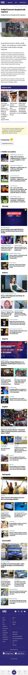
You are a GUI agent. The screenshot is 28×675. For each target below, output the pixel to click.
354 (7, 176)
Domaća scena (4, 360)
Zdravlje (5, 626)
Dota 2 (2, 378)
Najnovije (10, 2)
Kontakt (14, 645)
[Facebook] (15, 611)
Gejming (3, 495)
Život (4, 624)
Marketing (15, 632)
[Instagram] (21, 611)
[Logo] (3, 2)
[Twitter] (18, 611)
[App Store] (20, 653)
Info (4, 617)
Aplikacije (14, 640)
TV (13, 620)
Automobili (5, 639)
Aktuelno (11, 396)
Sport (4, 620)
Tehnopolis (5, 637)
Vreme (14, 624)
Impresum (14, 634)
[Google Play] (8, 653)
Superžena (5, 632)
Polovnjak (17, 579)
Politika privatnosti (17, 638)
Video (13, 617)
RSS (13, 642)
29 (7, 197)
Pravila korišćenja (17, 636)
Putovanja (5, 628)
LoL (15, 378)
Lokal (4, 641)
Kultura (4, 630)
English (16, 445)
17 (7, 165)
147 (7, 155)
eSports (5, 635)
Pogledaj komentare (7, 143)
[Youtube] (24, 611)
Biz (3, 622)
